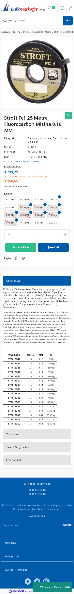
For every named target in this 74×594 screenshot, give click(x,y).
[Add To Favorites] (68, 115)
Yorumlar (12, 434)
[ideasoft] (16, 591)
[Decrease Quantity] (8, 234)
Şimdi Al (53, 247)
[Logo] (23, 7)
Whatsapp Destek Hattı (55, 587)
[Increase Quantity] (65, 234)
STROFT (32, 146)
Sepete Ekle (20, 247)
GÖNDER (67, 525)
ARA (68, 20)
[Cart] (51, 8)
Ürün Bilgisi (13, 280)
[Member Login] (71, 8)
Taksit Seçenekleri (18, 447)
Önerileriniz (14, 460)
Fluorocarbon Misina (39, 138)
